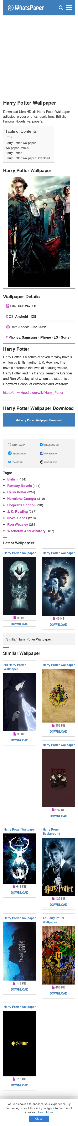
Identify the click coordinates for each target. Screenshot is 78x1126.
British (13, 479)
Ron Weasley (18, 524)
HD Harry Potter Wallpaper (15, 667)
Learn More (45, 1112)
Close (39, 1118)
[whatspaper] (26, 7)
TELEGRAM (19, 453)
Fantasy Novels (20, 485)
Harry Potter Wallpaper (20, 142)
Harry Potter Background (51, 831)
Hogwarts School (21, 505)
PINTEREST (50, 462)
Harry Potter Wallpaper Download (27, 158)
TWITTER (17, 462)
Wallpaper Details (16, 147)
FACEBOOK (50, 453)
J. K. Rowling (18, 511)
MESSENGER (51, 444)
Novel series (17, 517)
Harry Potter (13, 152)
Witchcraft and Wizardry (26, 530)
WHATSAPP (18, 444)
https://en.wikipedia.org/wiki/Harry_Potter (33, 392)
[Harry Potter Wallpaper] (39, 230)
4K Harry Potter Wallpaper (53, 920)
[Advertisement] (39, 56)
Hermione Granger (22, 498)
